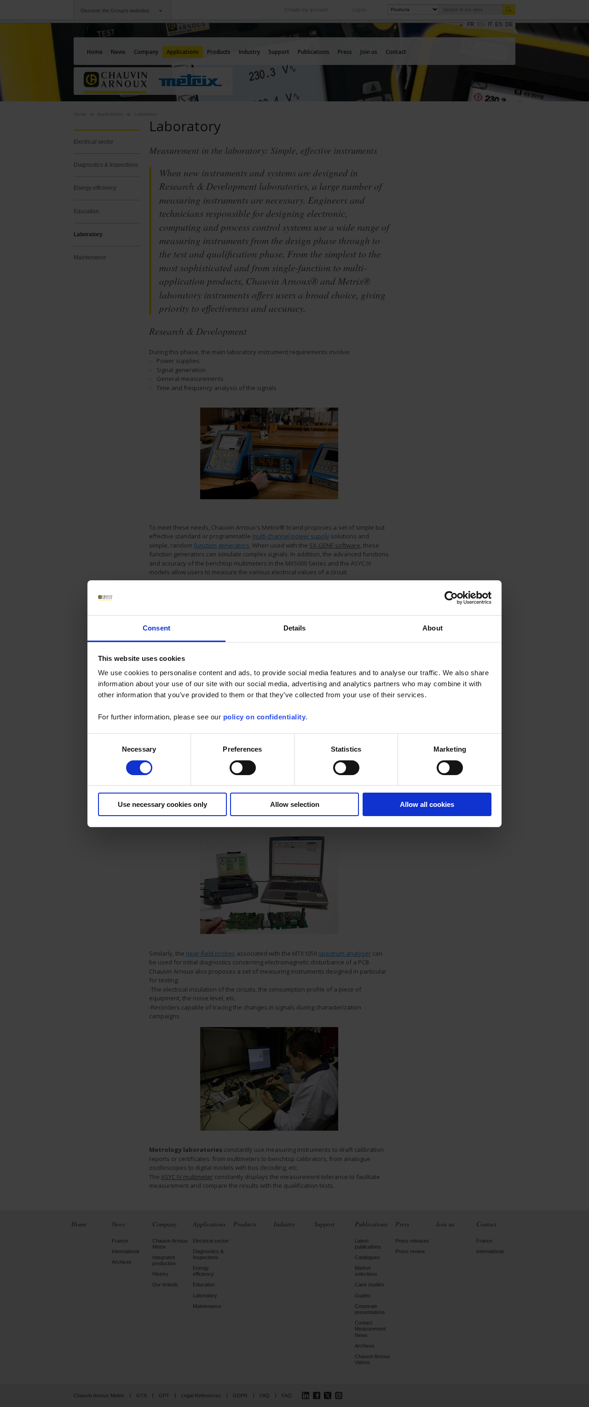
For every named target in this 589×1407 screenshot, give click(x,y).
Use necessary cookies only (162, 804)
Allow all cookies (427, 804)
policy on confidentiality (264, 717)
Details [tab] (294, 628)
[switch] (243, 767)
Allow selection (294, 804)
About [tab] (432, 628)
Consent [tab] (156, 628)
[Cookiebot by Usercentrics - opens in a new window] (451, 598)
